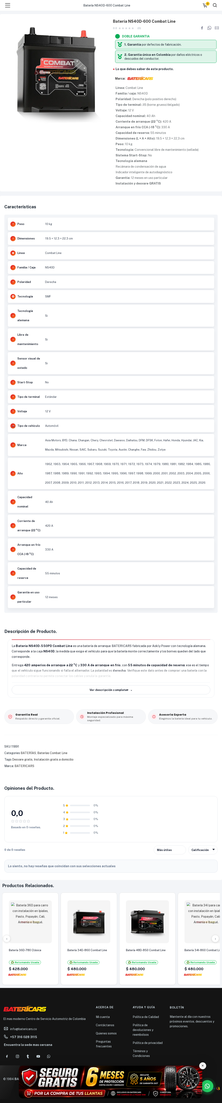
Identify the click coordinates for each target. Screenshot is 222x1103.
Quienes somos (106, 1033)
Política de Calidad (146, 1017)
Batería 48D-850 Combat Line (146, 950)
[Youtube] (38, 1056)
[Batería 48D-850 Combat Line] (147, 921)
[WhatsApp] (209, 28)
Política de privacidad (148, 1043)
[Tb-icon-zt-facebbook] (7, 1056)
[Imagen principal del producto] (55, 71)
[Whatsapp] (48, 1056)
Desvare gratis (22, 759)
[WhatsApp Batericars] (207, 1086)
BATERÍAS (28, 753)
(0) (139, 28)
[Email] (217, 28)
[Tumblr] (27, 1056)
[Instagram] (17, 1056)
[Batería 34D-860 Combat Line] (88, 921)
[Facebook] (202, 28)
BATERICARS (24, 766)
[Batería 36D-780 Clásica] (30, 921)
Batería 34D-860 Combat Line (87, 950)
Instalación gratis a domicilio (53, 759)
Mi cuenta (103, 1017)
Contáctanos (105, 1025)
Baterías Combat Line (52, 753)
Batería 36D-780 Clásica (25, 950)
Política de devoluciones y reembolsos (143, 1029)
